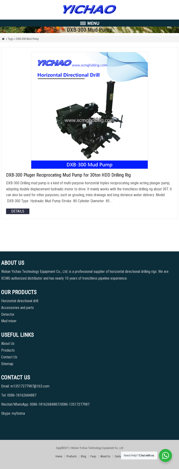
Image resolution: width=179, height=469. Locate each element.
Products (8, 350)
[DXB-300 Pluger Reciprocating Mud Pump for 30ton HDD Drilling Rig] (89, 167)
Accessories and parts (17, 307)
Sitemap (7, 364)
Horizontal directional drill (19, 301)
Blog (83, 456)
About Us (7, 343)
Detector (7, 314)
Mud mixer (9, 321)
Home (58, 456)
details (17, 211)
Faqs (93, 456)
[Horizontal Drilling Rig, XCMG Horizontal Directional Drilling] (89, 14)
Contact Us (9, 357)
